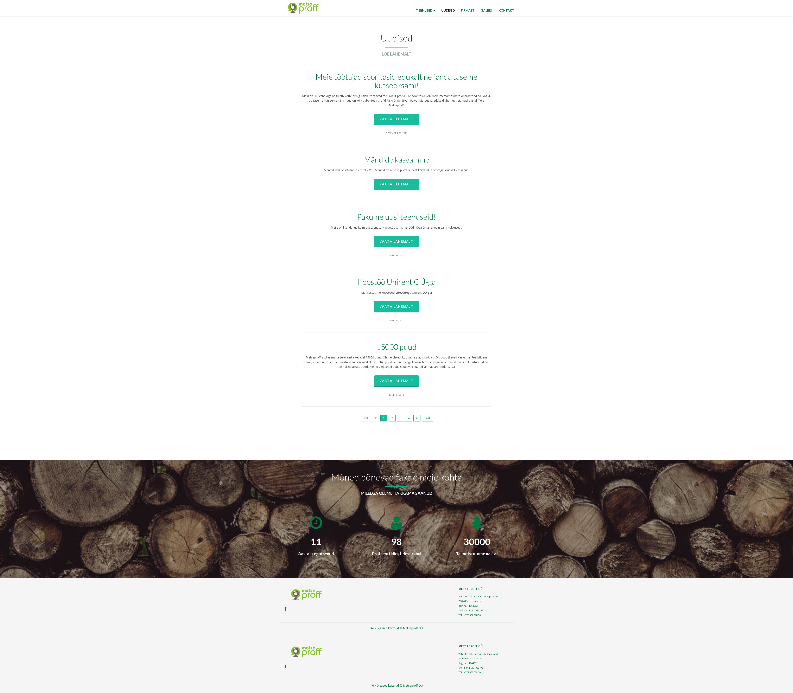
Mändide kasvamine (396, 159)
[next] (416, 418)
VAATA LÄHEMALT (396, 119)
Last (427, 418)
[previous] (375, 418)
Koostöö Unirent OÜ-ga (397, 281)
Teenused (424, 10)
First (365, 418)
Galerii (487, 10)
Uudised (448, 10)
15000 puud (396, 346)
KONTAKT (506, 10)
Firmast (468, 10)
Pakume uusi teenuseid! (396, 216)
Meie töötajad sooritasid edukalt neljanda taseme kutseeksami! (396, 81)
